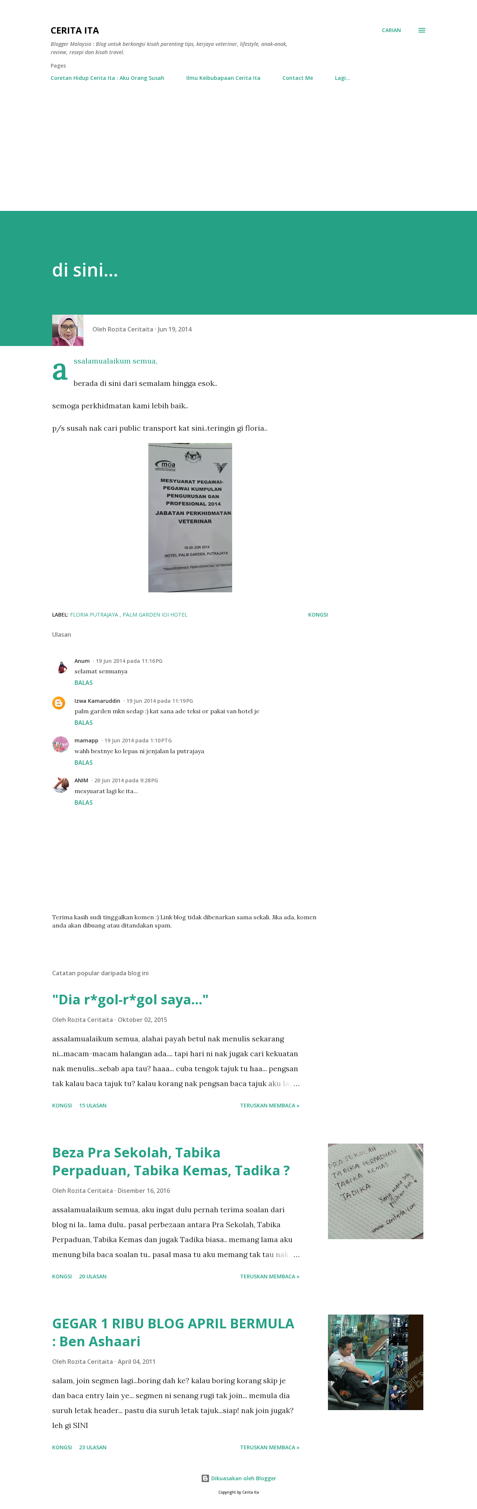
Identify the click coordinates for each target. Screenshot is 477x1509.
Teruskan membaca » (270, 1105)
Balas (84, 683)
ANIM (81, 780)
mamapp (86, 740)
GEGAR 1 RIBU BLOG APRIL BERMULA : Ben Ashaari (173, 1332)
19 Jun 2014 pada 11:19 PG (159, 700)
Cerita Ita (75, 30)
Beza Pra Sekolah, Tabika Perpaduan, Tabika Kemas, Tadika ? (171, 1161)
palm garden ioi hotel (155, 614)
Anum (82, 660)
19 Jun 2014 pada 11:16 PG (129, 660)
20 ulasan (93, 1276)
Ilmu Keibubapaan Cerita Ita (223, 77)
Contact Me (297, 77)
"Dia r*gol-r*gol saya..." (130, 999)
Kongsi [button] (318, 614)
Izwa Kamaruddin (97, 700)
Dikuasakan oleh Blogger (243, 1478)
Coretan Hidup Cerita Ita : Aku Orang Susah (107, 77)
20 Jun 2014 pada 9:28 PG (126, 780)
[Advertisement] (238, 155)
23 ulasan (93, 1447)
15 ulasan (93, 1105)
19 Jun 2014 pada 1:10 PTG (138, 740)
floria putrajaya (95, 614)
